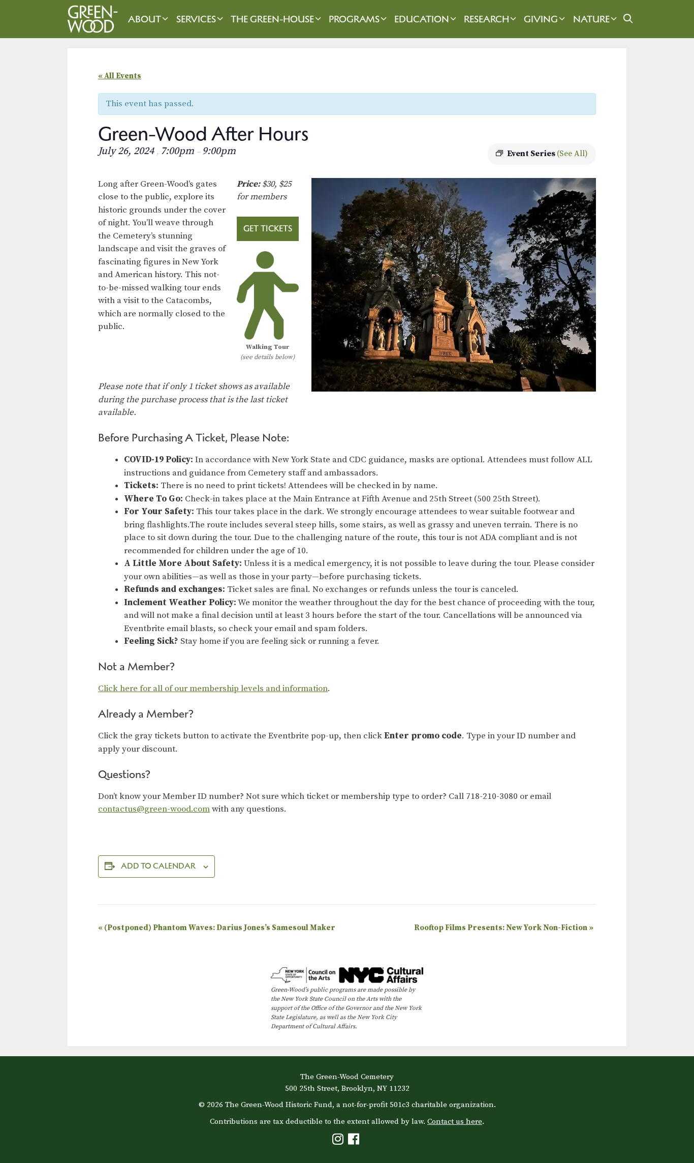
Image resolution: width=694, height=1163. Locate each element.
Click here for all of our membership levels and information (213, 688)
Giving (541, 19)
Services (196, 19)
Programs (354, 19)
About (144, 19)
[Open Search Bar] (628, 19)
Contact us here (454, 1121)
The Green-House (272, 19)
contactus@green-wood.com (154, 809)
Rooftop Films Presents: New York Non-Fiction (503, 928)
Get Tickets (267, 228)
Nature (591, 19)
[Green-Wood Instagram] (339, 1141)
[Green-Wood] (90, 19)
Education (421, 19)
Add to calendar (158, 866)
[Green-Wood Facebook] (355, 1141)
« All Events (119, 76)
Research (486, 19)
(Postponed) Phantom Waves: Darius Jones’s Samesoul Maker (217, 928)
